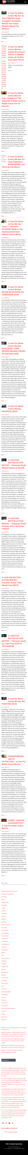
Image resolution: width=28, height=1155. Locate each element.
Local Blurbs (4, 950)
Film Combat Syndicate (9, 1128)
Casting (3, 908)
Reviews (3, 975)
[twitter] (2, 1123)
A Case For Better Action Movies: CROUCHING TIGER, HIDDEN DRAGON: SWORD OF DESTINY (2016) (13, 348)
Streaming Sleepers (6, 991)
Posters (3, 969)
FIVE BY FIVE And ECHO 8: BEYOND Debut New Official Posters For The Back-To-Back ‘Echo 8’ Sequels (12, 1040)
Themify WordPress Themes (19, 1148)
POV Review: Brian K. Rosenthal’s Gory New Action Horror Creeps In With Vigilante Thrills (13, 1115)
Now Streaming (5, 958)
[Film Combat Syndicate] (8, 3)
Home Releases (5, 933)
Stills (2, 986)
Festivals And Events (6, 924)
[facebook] (6, 1123)
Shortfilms (4, 980)
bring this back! (5, 902)
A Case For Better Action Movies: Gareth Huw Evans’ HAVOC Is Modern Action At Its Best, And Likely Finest (16, 53)
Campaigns (4, 905)
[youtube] (9, 1123)
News (2, 955)
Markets (3, 952)
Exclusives (3, 922)
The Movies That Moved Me (8, 1008)
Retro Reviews (4, 972)
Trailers (3, 1014)
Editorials (3, 919)
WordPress (10, 1148)
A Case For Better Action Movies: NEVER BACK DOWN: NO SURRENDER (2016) (13, 291)
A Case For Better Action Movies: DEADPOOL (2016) (12, 409)
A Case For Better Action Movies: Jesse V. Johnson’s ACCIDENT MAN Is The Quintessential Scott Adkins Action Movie (12, 228)
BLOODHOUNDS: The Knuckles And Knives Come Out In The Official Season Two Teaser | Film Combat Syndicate (13, 1091)
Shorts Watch (4, 983)
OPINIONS (4, 961)
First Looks (4, 927)
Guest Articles (4, 930)
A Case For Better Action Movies (9, 891)
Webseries (4, 1019)
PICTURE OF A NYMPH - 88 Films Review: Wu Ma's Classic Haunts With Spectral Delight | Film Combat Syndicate (14, 1070)
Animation (4, 896)
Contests (3, 910)
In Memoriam (4, 938)
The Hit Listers (4, 1005)
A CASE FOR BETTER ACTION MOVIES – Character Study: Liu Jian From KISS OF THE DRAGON (14, 640)
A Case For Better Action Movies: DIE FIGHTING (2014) (13, 701)
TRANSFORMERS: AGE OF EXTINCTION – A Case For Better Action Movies (14, 760)
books (2, 899)
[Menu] (25, 2)
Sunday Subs (4, 994)
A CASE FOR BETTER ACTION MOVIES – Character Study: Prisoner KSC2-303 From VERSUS (14, 523)
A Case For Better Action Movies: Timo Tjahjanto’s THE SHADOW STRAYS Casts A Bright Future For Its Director (13, 99)
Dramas (3, 916)
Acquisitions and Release (7, 894)
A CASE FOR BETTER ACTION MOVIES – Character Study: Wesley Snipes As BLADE (14, 464)
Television (3, 1000)
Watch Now (4, 1017)
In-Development (5, 944)
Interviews (4, 947)
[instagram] (12, 1123)
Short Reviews (4, 977)
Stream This (4, 989)
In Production (4, 941)
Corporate (3, 913)
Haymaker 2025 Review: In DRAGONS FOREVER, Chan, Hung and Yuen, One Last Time (13, 1084)
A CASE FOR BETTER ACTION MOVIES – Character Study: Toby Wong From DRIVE (12, 581)
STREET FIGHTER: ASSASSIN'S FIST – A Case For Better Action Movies (14, 824)
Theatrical (3, 1011)
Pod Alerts (3, 963)
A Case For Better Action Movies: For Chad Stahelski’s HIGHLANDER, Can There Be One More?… (13, 161)
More (2, 41)
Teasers (3, 997)
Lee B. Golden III (5, 32)
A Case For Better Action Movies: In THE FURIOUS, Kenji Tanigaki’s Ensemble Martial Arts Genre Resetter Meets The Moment (13, 21)
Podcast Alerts (4, 966)
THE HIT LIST (4, 1003)
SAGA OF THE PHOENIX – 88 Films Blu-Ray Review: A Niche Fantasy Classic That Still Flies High (13, 1074)
